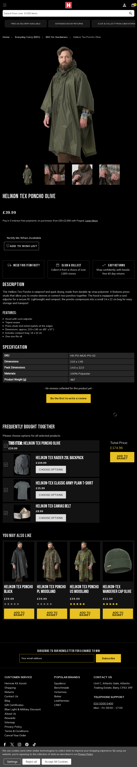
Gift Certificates (14, 705)
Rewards (10, 718)
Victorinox (60, 692)
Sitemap (10, 722)
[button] (68, 398)
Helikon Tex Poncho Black (18, 589)
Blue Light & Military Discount (23, 709)
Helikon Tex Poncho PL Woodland (51, 589)
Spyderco (60, 683)
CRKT (57, 705)
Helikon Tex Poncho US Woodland (84, 589)
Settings (12, 761)
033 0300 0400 (103, 703)
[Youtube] (34, 744)
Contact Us (11, 696)
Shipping (10, 687)
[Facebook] (5, 744)
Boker (57, 696)
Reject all (31, 761)
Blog (7, 700)
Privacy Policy (13, 726)
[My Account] (124, 6)
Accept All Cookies (56, 761)
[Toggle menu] (4, 4)
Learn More (91, 220)
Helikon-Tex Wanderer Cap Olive (117, 589)
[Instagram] (19, 744)
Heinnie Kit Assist (16, 683)
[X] (12, 744)
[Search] (130, 13)
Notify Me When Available (24, 237)
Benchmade (61, 687)
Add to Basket (122, 457)
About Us (10, 713)
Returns (9, 692)
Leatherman (61, 700)
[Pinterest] (27, 744)
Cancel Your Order (15, 735)
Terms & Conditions (17, 731)
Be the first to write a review (68, 398)
